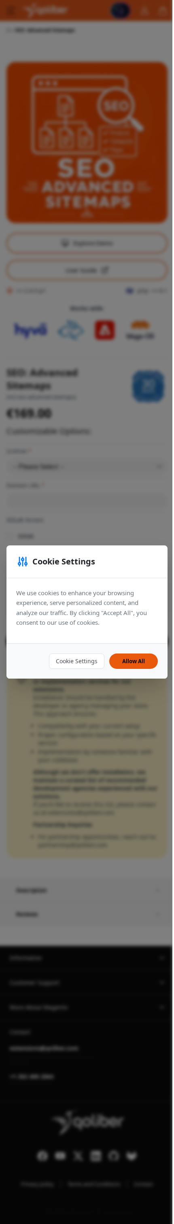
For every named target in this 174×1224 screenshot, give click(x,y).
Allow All (133, 661)
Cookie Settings (77, 661)
